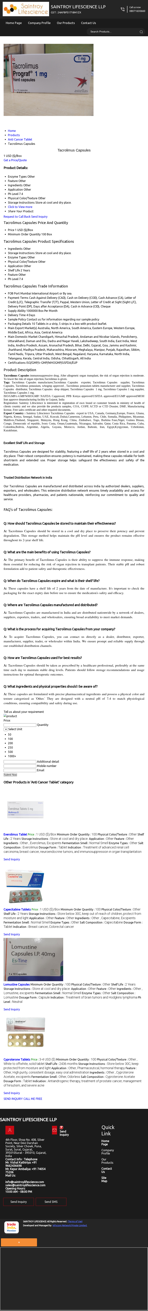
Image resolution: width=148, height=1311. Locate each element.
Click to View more (20, 206)
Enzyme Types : (123, 843)
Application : (101, 838)
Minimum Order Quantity (24, 234)
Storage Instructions (21, 253)
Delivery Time (17, 315)
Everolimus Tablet (15, 834)
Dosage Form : (53, 847)
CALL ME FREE (32, 1098)
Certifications (17, 362)
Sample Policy (17, 319)
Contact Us (88, 23)
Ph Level (13, 279)
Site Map (104, 1179)
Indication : (43, 926)
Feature (13, 274)
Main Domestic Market (23, 336)
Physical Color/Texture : (117, 834)
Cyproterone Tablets (17, 1059)
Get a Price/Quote (15, 160)
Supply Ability (17, 310)
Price (11, 230)
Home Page (14, 23)
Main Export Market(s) (22, 328)
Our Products (66, 23)
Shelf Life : (16, 913)
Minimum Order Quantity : (77, 834)
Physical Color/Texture (22, 261)
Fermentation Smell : (85, 843)
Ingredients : (32, 843)
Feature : (124, 838)
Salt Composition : (101, 922)
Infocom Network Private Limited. (70, 1225)
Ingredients (15, 248)
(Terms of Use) (75, 1221)
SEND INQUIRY (13, 1098)
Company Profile (39, 23)
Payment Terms (18, 297)
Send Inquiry (39, 216)
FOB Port (14, 293)
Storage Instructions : (54, 838)
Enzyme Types (17, 257)
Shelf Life (14, 270)
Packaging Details (19, 323)
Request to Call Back (17, 216)
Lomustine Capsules (17, 984)
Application (15, 266)
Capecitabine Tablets (17, 909)
